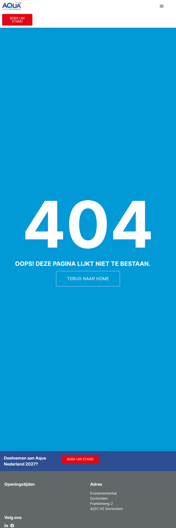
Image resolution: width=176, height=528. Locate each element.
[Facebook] (12, 526)
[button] (161, 6)
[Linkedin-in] (6, 526)
